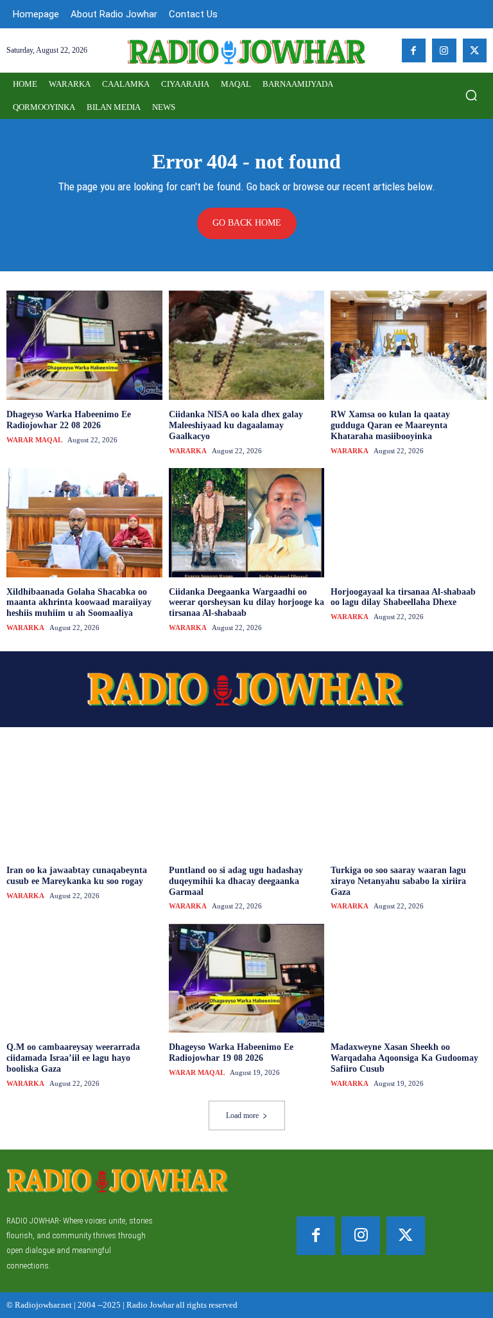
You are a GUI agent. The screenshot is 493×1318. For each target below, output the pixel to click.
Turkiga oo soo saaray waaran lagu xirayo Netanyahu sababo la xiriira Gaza (398, 881)
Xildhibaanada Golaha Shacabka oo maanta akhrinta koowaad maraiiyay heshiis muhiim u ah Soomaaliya (78, 602)
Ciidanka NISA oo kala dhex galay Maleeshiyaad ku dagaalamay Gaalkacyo (236, 425)
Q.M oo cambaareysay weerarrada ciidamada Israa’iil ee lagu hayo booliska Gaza (73, 1058)
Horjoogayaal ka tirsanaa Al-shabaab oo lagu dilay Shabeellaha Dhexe (403, 597)
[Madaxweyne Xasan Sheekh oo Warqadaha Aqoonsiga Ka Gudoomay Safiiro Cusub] (409, 978)
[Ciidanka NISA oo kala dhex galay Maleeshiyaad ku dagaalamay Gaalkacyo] (247, 345)
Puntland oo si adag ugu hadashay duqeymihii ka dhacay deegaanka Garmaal (236, 881)
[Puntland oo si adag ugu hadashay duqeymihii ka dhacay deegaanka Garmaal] (247, 801)
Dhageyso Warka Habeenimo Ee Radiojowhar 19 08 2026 (231, 1052)
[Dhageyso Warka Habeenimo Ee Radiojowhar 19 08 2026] (247, 978)
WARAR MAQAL (34, 440)
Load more (242, 1115)
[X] (475, 51)
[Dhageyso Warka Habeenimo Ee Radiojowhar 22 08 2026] (84, 345)
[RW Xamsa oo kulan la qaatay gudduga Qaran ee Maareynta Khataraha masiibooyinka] (409, 345)
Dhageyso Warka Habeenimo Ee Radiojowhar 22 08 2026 (68, 420)
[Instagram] (444, 51)
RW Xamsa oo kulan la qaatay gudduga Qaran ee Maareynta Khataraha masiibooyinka (390, 425)
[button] (471, 95)
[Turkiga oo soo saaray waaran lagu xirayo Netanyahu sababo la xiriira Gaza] (409, 801)
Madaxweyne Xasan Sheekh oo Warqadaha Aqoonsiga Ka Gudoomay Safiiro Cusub (404, 1058)
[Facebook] (414, 51)
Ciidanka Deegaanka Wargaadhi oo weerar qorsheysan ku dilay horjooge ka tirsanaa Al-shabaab (246, 602)
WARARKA (188, 451)
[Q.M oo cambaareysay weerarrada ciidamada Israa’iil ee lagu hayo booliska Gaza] (84, 978)
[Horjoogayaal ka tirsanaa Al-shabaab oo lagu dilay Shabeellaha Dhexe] (409, 522)
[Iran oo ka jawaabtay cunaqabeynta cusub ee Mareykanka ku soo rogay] (84, 801)
